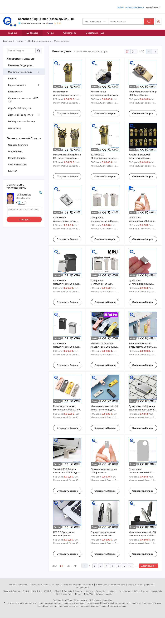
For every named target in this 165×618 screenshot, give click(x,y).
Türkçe (78, 594)
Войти (120, 7)
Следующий (147, 565)
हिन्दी (58, 594)
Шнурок (12, 78)
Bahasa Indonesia (104, 594)
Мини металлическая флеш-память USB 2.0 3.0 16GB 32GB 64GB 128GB (66, 409)
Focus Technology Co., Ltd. (79, 600)
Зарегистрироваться (134, 7)
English (26, 591)
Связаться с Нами (95, 32)
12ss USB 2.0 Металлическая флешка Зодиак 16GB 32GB (103, 158)
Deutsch (89, 591)
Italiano (111, 591)
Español (78, 591)
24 (61, 566)
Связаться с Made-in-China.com (110, 584)
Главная (12, 32)
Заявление (23, 584)
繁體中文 (48, 591)
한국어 (137, 591)
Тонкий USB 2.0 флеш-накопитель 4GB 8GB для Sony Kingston (66, 472)
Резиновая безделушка (20, 65)
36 (68, 565)
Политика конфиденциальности (78, 584)
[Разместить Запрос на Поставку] (158, 21)
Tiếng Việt (88, 594)
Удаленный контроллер (20, 114)
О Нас (50, 32)
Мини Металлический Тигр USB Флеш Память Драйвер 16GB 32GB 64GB (143, 95)
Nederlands (157, 591)
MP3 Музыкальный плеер (21, 121)
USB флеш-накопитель (20, 71)
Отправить (24, 219)
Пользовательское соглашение (45, 584)
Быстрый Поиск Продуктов (140, 584)
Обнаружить (69, 32)
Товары (34, 32)
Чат (22, 202)
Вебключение (15, 91)
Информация (82, 587)
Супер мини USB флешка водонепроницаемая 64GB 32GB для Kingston (143, 409)
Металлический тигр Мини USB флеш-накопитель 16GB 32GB (67, 158)
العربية (145, 591)
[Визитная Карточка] (40, 192)
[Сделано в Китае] (24, 6)
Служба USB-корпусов (19, 108)
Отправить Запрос (67, 113)
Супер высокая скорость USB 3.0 (23, 100)
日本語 (58, 591)
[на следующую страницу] (155, 51)
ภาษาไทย (67, 594)
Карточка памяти (17, 84)
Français (68, 591)
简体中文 (36, 591)
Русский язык (124, 591)
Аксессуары (14, 127)
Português (100, 591)
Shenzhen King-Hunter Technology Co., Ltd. (46, 19)
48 (75, 565)
